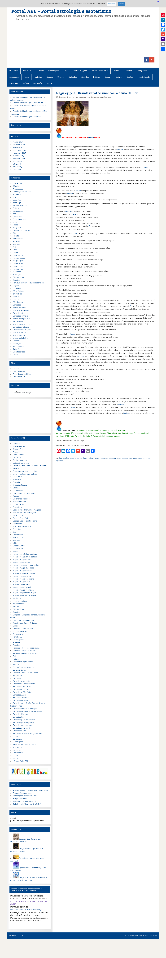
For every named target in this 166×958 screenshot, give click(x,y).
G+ (22, 935)
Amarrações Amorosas (22, 793)
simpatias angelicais (21, 310)
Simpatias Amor (19, 695)
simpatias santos (20, 332)
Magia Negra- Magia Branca (24, 801)
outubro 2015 (18, 156)
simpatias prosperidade (22, 324)
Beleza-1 (16, 468)
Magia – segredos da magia (24, 593)
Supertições (18, 742)
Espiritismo (17, 524)
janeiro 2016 (18, 147)
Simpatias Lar (18, 717)
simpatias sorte (19, 335)
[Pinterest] (163, 15)
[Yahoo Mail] (163, 39)
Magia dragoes (19, 258)
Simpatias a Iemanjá (21, 681)
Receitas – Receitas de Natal (25, 651)
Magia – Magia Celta (21, 562)
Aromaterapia (18, 455)
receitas (16, 297)
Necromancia (18, 604)
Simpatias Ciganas (20, 313)
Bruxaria (16, 482)
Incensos (16, 244)
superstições (18, 346)
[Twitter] (163, 29)
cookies (16, 214)
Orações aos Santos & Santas (25, 623)
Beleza (16, 208)
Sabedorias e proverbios (23, 662)
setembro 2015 (19, 158)
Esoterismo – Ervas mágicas (24, 513)
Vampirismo (18, 753)
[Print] (163, 44)
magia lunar (18, 266)
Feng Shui (142, 71)
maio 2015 (17, 169)
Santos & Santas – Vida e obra (25, 673)
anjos (15, 197)
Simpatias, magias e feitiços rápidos (27, 733)
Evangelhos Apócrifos (22, 526)
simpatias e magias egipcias (130, 458)
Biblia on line (18, 477)
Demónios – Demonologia (24, 493)
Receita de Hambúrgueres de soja (27, 117)
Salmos (119, 77)
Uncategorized (19, 352)
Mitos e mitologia (20, 601)
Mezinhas (38, 77)
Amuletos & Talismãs (65, 436)
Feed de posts (19, 371)
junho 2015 (17, 167)
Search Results (143, 77)
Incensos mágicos (112, 436)
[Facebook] (163, 24)
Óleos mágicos (19, 609)
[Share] (163, 48)
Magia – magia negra (21, 584)
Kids (14, 247)
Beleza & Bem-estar (100, 71)
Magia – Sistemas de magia (24, 595)
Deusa (91, 137)
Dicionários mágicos (21, 499)
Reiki (15, 656)
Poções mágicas (19, 631)
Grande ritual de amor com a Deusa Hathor (76, 458)
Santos (130, 77)
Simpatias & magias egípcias (119, 433)
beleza (75, 214)
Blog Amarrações (20, 798)
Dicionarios (17, 217)
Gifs (14, 233)
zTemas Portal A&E (20, 761)
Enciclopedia (18, 504)
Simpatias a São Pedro (22, 692)
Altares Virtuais (19, 446)
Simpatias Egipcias (20, 714)
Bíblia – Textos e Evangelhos (25, 474)
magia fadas (18, 263)
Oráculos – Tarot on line (23, 629)
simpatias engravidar (21, 319)
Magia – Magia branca (22, 560)
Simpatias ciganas (92, 433)
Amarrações (53, 71)
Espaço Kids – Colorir (22, 518)
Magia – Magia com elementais (26, 565)
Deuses (116, 71)
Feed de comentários (22, 374)
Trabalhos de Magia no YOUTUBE (27, 804)
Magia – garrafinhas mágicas (25, 554)
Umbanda (37, 83)
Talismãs (16, 349)
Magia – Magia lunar (21, 582)
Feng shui (17, 228)
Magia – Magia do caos (22, 571)
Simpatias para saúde (22, 728)
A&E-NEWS (28, 71)
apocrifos (17, 200)
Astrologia (17, 457)
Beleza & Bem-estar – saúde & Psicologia (30, 466)
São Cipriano (18, 302)
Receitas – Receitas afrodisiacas (26, 648)
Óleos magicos (19, 277)
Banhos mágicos (80, 71)
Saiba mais (111, 4)
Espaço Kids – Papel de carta (25, 521)
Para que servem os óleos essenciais (28, 283)
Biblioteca (17, 479)
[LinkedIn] (163, 19)
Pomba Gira (18, 634)
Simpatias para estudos (22, 725)
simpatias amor (106, 97)
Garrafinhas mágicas (21, 230)
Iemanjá (16, 241)
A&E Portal (13, 71)
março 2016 (18, 142)
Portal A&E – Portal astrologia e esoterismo (61, 11)
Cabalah (16, 488)
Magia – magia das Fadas (23, 568)
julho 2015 (17, 164)
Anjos (65, 71)
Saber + (108, 77)
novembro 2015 (19, 153)
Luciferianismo (19, 548)
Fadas (15, 225)
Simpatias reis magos (22, 330)
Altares (40, 71)
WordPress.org (19, 377)
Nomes (50, 77)
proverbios (17, 294)
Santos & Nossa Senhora (23, 667)
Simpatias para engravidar (87, 430)
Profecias (17, 642)
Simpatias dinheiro (20, 316)
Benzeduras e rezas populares (25, 471)
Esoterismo (129, 71)
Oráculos (73, 77)
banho (146, 167)
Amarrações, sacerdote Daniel (25, 796)
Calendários (18, 491)
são (89, 226)
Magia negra (18, 269)
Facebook (13, 935)
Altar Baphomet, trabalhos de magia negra (30, 790)
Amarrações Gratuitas (22, 192)
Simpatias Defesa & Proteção (25, 709)
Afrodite (16, 186)
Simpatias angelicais (107, 430)
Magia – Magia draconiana (24, 573)
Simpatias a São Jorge (22, 689)
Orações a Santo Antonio (23, 620)
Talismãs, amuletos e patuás (24, 744)
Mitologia (17, 274)
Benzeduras (18, 211)
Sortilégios (17, 739)
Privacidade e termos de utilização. (27, 909)
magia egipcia (84, 97)
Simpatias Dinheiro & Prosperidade (89, 436)
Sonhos (25, 83)
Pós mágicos (18, 291)
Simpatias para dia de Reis (24, 720)
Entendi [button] (121, 4)
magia (15, 252)
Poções (16, 286)
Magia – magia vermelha (23, 590)
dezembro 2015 (19, 150)
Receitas (85, 77)
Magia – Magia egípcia (22, 576)
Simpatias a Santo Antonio (24, 684)
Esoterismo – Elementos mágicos (27, 510)
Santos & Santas (19, 670)
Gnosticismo (18, 535)
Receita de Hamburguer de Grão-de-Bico (30, 103)
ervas (15, 222)
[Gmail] (163, 34)
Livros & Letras (19, 546)
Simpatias (13, 83)
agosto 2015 (18, 161)
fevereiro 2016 (19, 144)
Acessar (16, 368)
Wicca (49, 83)
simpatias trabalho (20, 338)
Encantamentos (78, 433)
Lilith (15, 250)
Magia (26, 77)
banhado (80, 356)
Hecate (16, 236)
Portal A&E (17, 288)
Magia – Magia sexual (22, 587)
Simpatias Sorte (19, 731)
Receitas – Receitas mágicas (25, 653)
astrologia (17, 203)
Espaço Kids (18, 515)
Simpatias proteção (21, 327)
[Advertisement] (83, 39)
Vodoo (15, 755)
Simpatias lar (18, 321)
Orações (60, 77)
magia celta (18, 255)
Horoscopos (14, 77)
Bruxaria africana (20, 485)
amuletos (17, 194)
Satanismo (17, 675)
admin (71, 97)
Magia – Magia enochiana (23, 579)
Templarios (17, 747)
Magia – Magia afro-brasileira (25, 557)
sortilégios (17, 343)
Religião (96, 77)
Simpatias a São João (22, 686)
